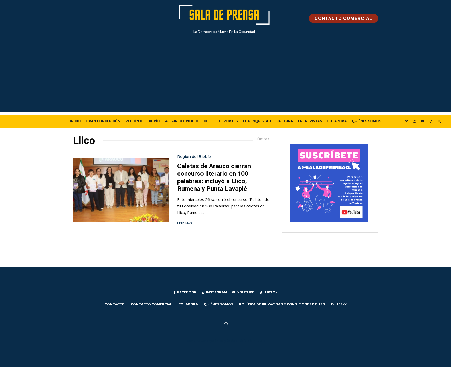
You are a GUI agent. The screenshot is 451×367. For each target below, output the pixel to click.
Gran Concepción (103, 121)
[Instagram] (414, 121)
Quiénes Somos (366, 121)
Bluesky (339, 304)
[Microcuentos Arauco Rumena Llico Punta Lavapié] (121, 190)
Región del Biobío (143, 121)
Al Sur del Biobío (181, 121)
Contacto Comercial (151, 304)
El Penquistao (257, 121)
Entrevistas (310, 121)
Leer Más (184, 223)
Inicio (75, 121)
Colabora (337, 121)
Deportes (228, 121)
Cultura (284, 121)
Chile (209, 121)
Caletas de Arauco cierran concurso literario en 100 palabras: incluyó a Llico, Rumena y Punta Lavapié (214, 177)
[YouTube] (422, 121)
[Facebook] (398, 121)
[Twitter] (406, 121)
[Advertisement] (225, 75)
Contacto (115, 304)
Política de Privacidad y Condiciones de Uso (282, 304)
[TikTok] (431, 121)
